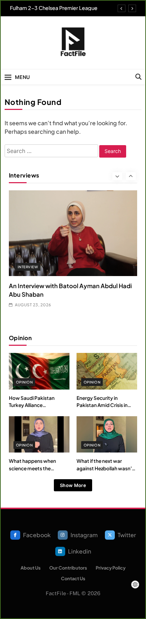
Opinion (24, 382)
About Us (31, 568)
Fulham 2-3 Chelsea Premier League (53, 8)
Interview (28, 267)
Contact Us (73, 578)
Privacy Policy (110, 568)
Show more (73, 485)
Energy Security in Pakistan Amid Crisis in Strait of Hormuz (102, 405)
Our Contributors (68, 568)
